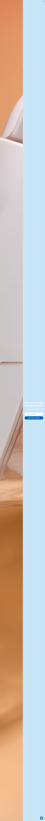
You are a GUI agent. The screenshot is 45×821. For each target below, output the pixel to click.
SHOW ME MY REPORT (34, 418)
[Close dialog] (43, 1)
